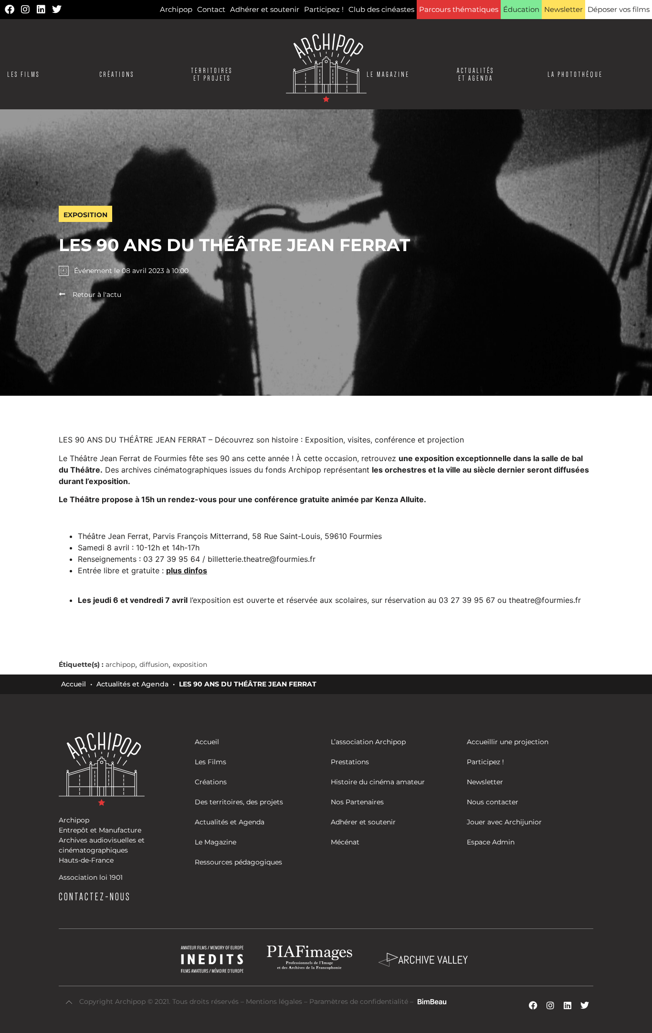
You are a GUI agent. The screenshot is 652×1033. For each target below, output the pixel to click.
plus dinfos (186, 570)
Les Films (23, 74)
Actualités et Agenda (132, 684)
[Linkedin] (41, 9)
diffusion (153, 664)
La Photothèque (575, 74)
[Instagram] (25, 9)
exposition (190, 664)
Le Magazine (388, 74)
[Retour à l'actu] (62, 294)
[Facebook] (9, 9)
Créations (116, 74)
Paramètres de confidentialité (358, 1001)
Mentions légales (275, 1001)
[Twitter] (57, 9)
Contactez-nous (95, 896)
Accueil (73, 684)
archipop (120, 664)
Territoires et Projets (211, 74)
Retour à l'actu (97, 294)
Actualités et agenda (475, 74)
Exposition (85, 215)
